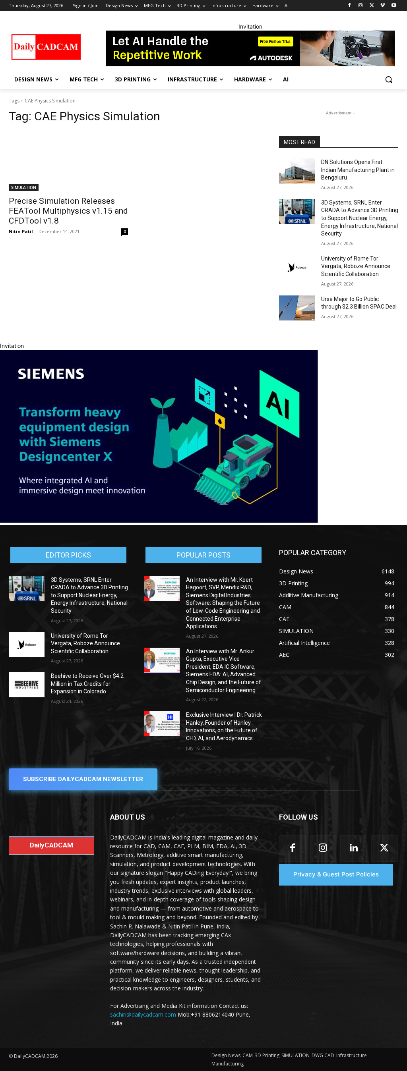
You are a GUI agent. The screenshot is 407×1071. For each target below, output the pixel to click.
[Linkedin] (353, 848)
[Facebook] (349, 5)
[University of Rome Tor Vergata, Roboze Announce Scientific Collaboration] (297, 267)
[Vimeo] (382, 5)
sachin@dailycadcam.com (143, 1014)
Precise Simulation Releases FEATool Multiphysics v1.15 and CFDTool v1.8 (68, 211)
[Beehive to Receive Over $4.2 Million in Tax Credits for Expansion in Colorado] (27, 684)
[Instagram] (360, 5)
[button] (388, 79)
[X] (371, 5)
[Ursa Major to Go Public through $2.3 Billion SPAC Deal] (297, 307)
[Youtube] (393, 5)
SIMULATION (23, 187)
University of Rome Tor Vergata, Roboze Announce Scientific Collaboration (355, 266)
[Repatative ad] (250, 48)
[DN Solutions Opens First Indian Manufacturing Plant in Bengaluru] (297, 170)
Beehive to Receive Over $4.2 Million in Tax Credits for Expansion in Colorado (87, 684)
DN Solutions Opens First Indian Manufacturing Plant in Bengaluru (358, 170)
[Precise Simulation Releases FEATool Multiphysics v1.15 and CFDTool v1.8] (68, 161)
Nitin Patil (21, 231)
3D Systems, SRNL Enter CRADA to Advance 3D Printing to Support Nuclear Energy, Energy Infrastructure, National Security (359, 218)
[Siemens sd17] (159, 520)
